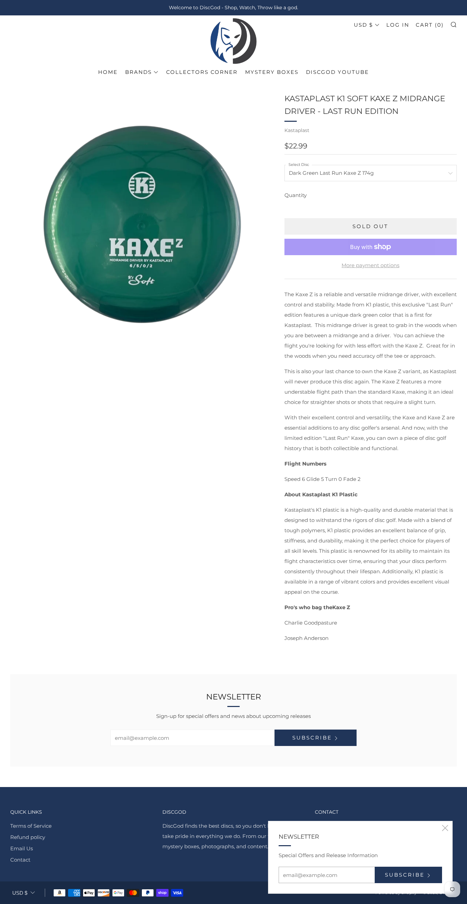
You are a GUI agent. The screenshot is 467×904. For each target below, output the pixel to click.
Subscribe (312, 737)
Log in (397, 25)
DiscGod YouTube (337, 72)
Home (108, 72)
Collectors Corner (202, 72)
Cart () (430, 25)
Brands (138, 72)
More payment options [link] (370, 265)
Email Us (21, 848)
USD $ (363, 25)
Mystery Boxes (271, 72)
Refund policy (27, 837)
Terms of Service (31, 826)
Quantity (295, 195)
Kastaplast (296, 130)
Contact (20, 859)
